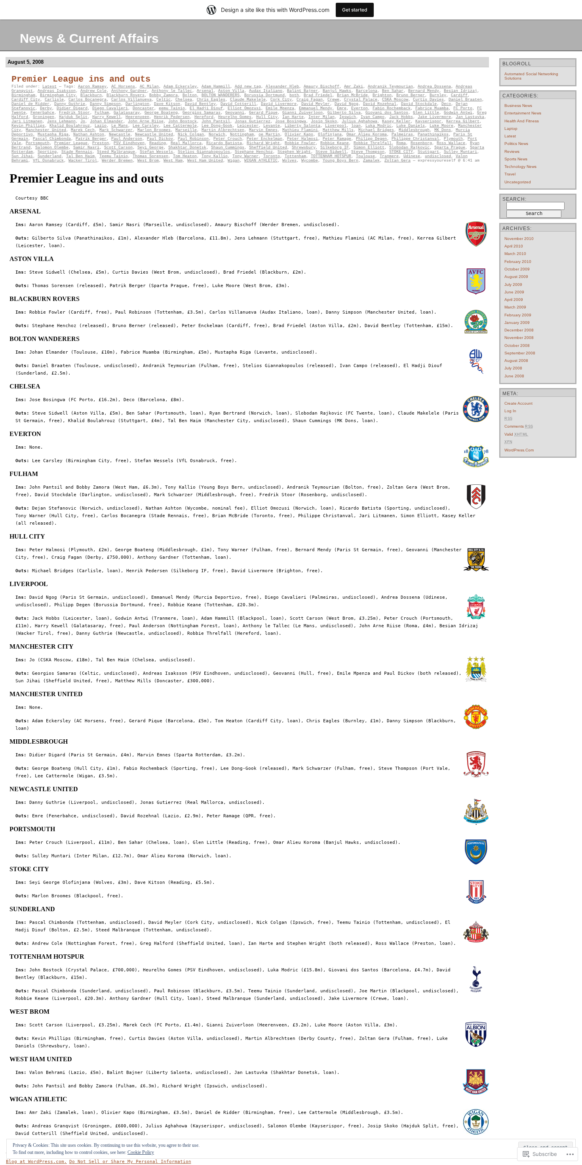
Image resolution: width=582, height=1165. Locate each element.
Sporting (47, 152)
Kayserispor (428, 121)
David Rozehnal (379, 104)
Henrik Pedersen (172, 117)
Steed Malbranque (116, 152)
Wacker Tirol (82, 160)
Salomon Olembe (51, 147)
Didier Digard (72, 108)
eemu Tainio (172, 108)
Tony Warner (245, 156)
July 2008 (513, 368)
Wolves (289, 160)
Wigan (234, 160)
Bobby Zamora (163, 95)
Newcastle (119, 134)
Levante (271, 126)
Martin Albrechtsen (223, 130)
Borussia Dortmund (264, 95)
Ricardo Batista (224, 143)
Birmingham (23, 95)
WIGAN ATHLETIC (261, 160)
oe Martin (269, 134)
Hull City (267, 117)
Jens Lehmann (61, 121)
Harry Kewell (106, 117)
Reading (157, 143)
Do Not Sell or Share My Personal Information (130, 1161)
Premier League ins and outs (80, 79)
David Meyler (315, 104)
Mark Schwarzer (116, 130)
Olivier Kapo (299, 134)
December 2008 (519, 330)
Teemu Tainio (113, 156)
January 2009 (517, 322)
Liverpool (335, 126)
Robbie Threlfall (373, 143)
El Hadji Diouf (206, 108)
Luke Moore (441, 126)
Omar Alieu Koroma (366, 134)
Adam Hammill (216, 86)
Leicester (248, 126)
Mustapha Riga (53, 134)
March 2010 (515, 253)
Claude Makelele (248, 99)
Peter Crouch (227, 139)
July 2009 (513, 284)
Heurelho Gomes (234, 117)
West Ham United (205, 160)
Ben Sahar (392, 91)
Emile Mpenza (280, 108)
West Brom (148, 160)
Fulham (102, 112)
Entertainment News (522, 113)
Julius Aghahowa (359, 121)
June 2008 (514, 376)
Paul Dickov (160, 139)
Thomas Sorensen (150, 156)
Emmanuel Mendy (315, 108)
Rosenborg (421, 143)
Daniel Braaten (465, 99)
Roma (401, 143)
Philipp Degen (371, 139)
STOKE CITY (401, 152)
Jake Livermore (434, 117)
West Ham (173, 160)
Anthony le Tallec (172, 91)
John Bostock (182, 121)
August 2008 (516, 360)
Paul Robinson (193, 139)
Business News (518, 105)
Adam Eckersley (180, 86)
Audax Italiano (265, 91)
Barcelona (366, 91)
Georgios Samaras (202, 112)
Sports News (515, 159)
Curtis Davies (428, 99)
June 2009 (514, 292)
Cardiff (459, 95)
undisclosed (438, 156)
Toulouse (365, 156)
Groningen (43, 117)
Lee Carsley (146, 126)
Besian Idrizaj (460, 91)
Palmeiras (402, 134)
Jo (82, 121)
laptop (510, 128)
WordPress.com (519, 450)
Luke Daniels (410, 126)
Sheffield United (268, 147)
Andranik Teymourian (390, 86)
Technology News (520, 166)
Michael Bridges (376, 130)
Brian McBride (352, 95)
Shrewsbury (304, 147)
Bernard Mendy (423, 91)
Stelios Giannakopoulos (204, 152)
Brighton (382, 95)
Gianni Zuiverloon (302, 112)
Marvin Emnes (263, 130)
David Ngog (346, 104)
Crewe (333, 99)
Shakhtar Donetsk (187, 147)
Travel (509, 174)
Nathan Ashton (88, 134)
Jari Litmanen (26, 121)
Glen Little (426, 112)
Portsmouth (37, 143)
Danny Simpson (105, 104)
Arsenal (205, 91)
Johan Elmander (106, 121)
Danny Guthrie (69, 104)
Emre (341, 108)
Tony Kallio (215, 156)
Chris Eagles (211, 99)
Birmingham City (58, 95)
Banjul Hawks (337, 91)
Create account (518, 403)
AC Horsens (123, 86)
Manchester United (46, 130)
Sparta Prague (449, 147)
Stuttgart (428, 152)
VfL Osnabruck (48, 160)
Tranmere (389, 156)
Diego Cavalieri (110, 108)
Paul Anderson (126, 139)
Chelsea (183, 99)
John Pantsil (216, 121)
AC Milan (149, 86)
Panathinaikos (433, 134)
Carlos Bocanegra (87, 99)
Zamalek (371, 160)
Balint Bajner (302, 91)
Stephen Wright (294, 152)
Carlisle (54, 99)
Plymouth (453, 139)
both (294, 95)
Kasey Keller (396, 121)
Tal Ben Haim (80, 156)
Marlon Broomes (154, 130)
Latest (49, 86)
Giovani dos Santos (386, 112)
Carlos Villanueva (131, 99)
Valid (516, 434)
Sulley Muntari (460, 152)
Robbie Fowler (300, 143)
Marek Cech (83, 130)
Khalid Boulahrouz (69, 126)
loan (356, 126)
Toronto (271, 156)
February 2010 (517, 261)
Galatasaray (127, 112)
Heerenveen (137, 117)
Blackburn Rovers (126, 95)
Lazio (101, 126)
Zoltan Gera (397, 160)
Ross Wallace (451, 143)
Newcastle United (154, 134)
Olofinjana (330, 134)
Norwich (217, 134)
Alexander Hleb (282, 86)
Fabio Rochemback (392, 108)
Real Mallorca (186, 143)
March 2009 (515, 307)
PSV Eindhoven (129, 143)
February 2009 (517, 315)
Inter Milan (321, 117)
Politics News (516, 143)
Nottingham (242, 134)
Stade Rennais (76, 152)
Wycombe (309, 160)
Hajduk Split (73, 117)
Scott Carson (118, 147)
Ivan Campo (372, 117)
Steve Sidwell (331, 152)
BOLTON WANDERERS (221, 95)
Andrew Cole (93, 91)
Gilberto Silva (344, 112)
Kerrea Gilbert (462, 121)
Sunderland (49, 156)
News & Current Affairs (89, 38)
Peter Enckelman (264, 139)
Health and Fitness (521, 121)
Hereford (203, 117)
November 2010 (519, 238)
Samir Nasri (86, 147)
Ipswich (347, 117)
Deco (446, 104)
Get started (354, 10)
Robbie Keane (334, 143)
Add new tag (248, 86)
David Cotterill (238, 104)
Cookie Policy (140, 1152)
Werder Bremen (117, 160)
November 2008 (519, 337)
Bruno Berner (410, 95)
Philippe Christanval (415, 139)
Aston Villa (231, 91)
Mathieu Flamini (300, 130)
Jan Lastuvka (470, 117)
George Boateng (161, 112)
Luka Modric (378, 126)
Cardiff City (25, 99)
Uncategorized (517, 182)
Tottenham (295, 156)
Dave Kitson (167, 104)
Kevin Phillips (28, 126)
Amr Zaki (353, 86)
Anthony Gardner (129, 91)
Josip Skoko (324, 121)
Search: (514, 199)
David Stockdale (419, 104)
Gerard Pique (263, 112)
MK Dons (442, 130)
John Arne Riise (146, 121)
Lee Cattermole (180, 126)
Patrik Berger (91, 139)
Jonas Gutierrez (252, 121)
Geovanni (234, 112)
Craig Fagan (310, 99)
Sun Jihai (22, 156)
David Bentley (200, 104)
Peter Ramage (337, 139)
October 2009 (517, 269)
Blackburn (91, 95)
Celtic (163, 99)
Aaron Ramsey (92, 86)
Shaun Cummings (227, 147)
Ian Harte (293, 117)
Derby (46, 108)
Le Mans (119, 126)
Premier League (70, 143)
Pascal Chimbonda (52, 139)
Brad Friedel (318, 95)
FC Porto (462, 108)
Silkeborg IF (334, 147)
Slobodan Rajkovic (409, 147)
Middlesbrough (414, 130)
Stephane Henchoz (254, 152)
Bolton (190, 95)
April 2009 (513, 299)
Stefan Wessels (156, 152)
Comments (518, 426)
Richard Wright (263, 143)
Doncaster (143, 108)
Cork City (281, 99)
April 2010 (513, 246)
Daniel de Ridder (30, 104)
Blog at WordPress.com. (36, 1161)
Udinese (411, 156)
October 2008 (517, 345)
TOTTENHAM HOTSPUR (331, 156)
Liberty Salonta (302, 126)
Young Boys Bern (340, 160)
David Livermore (279, 104)
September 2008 (519, 353)
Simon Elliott (369, 147)
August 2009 (516, 276)
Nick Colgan (191, 134)
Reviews (511, 151)
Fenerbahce (42, 112)
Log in (510, 411)
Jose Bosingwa (290, 121)
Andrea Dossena (434, 86)
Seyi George (150, 147)
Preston (100, 143)
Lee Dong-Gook (217, 126)
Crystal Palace (360, 99)
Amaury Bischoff (321, 86)
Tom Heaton (185, 156)
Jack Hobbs (401, 117)
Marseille (186, 130)
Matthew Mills (338, 130)
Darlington (137, 104)
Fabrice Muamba (432, 108)
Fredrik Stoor (74, 112)
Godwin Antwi (458, 112)
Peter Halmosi (302, 139)
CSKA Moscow (395, 99)
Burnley (438, 95)
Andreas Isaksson (57, 91)
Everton (359, 108)
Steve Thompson (367, 152)
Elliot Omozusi (244, 108)
